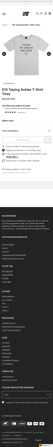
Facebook (7, 271)
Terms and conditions (24, 402)
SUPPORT (6, 343)
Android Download (9, 380)
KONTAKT (6, 252)
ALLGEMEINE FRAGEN (10, 360)
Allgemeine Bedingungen (14, 439)
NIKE (4, 304)
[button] (46, 445)
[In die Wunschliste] (48, 140)
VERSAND (6, 357)
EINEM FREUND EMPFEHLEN (13, 259)
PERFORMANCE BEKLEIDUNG (13, 327)
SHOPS (5, 248)
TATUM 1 (5, 307)
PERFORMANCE (8, 297)
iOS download (7, 377)
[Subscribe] (47, 394)
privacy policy (42, 402)
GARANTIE (6, 346)
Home (4, 25)
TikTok (5, 278)
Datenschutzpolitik (12, 442)
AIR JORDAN (7, 300)
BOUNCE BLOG (8, 245)
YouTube (6, 282)
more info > (12, 157)
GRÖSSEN (6, 350)
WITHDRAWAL (7, 364)
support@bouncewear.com (14, 237)
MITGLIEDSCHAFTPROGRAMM (14, 255)
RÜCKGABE (6, 353)
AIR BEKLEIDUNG (8, 323)
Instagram (7, 275)
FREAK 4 (5, 311)
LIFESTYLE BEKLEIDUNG (11, 330)
